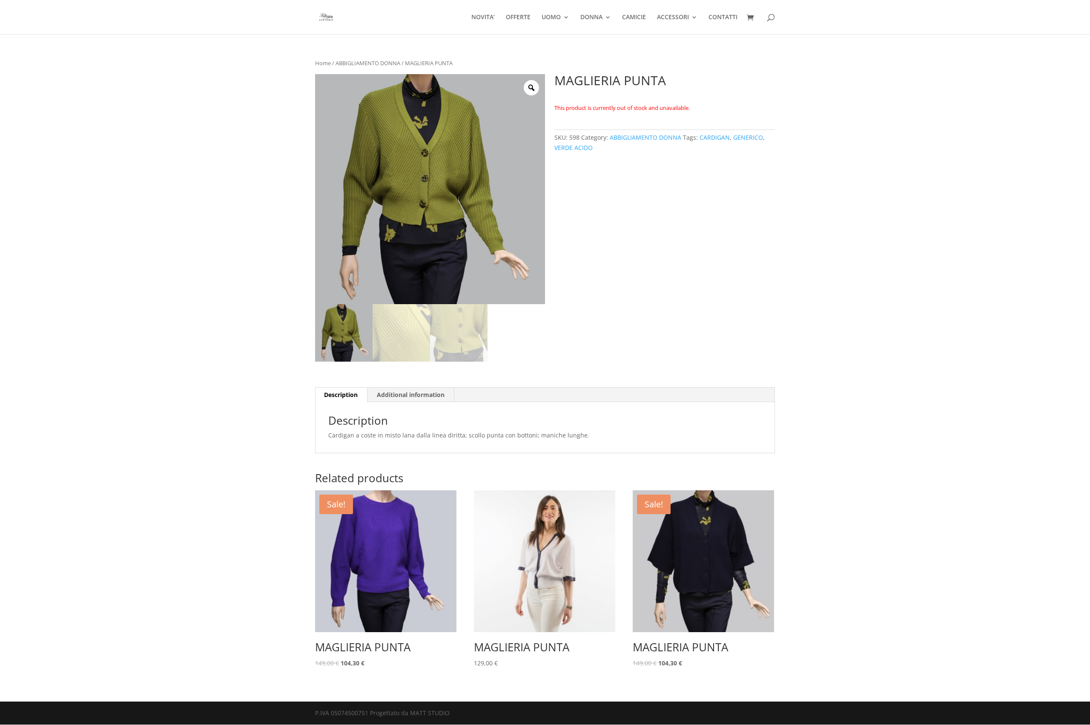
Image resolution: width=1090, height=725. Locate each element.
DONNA (591, 17)
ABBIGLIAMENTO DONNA (368, 63)
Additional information (411, 395)
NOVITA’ (483, 17)
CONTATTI (722, 17)
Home (323, 63)
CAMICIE (634, 17)
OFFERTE (518, 17)
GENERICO (748, 137)
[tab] (341, 395)
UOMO (551, 17)
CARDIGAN (715, 137)
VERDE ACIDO (573, 148)
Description (341, 395)
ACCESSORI (673, 17)
